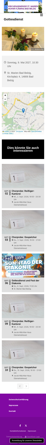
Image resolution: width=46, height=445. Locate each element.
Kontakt (12, 411)
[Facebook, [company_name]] (20, 426)
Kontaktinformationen (18, 431)
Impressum (13, 405)
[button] (23, 14)
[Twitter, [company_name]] (26, 426)
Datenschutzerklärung (18, 399)
